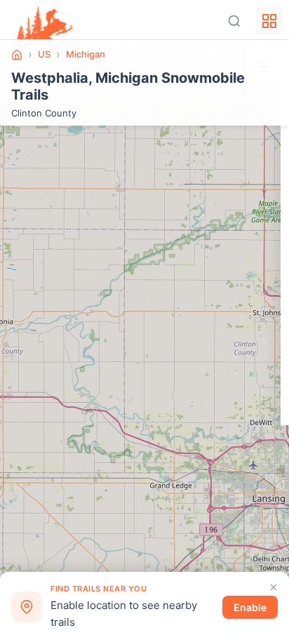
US (44, 54)
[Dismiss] (273, 587)
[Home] (17, 54)
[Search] (234, 21)
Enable (250, 607)
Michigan (85, 54)
